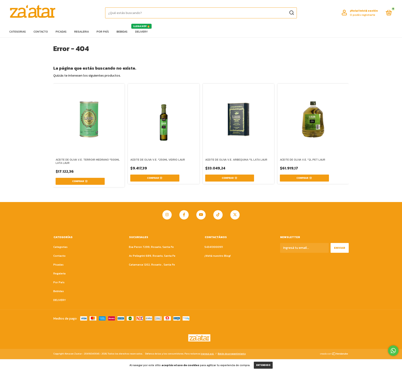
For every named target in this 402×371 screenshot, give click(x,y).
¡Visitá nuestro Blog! (217, 256)
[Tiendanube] (334, 354)
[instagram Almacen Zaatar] (167, 214)
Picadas (61, 32)
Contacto (41, 32)
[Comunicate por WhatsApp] (393, 350)
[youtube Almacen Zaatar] (201, 214)
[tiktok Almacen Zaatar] (218, 214)
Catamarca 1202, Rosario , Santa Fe (152, 265)
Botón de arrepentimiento (232, 353)
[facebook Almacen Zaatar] (184, 214)
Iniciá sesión (368, 11)
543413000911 (213, 247)
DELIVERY (141, 32)
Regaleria (81, 32)
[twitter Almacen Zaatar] (235, 214)
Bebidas (122, 32)
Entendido (263, 365)
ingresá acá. (207, 353)
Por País (103, 32)
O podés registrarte (362, 15)
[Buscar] (291, 13)
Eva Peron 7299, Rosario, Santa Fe (151, 247)
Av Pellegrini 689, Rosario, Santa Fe (152, 256)
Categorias (17, 32)
